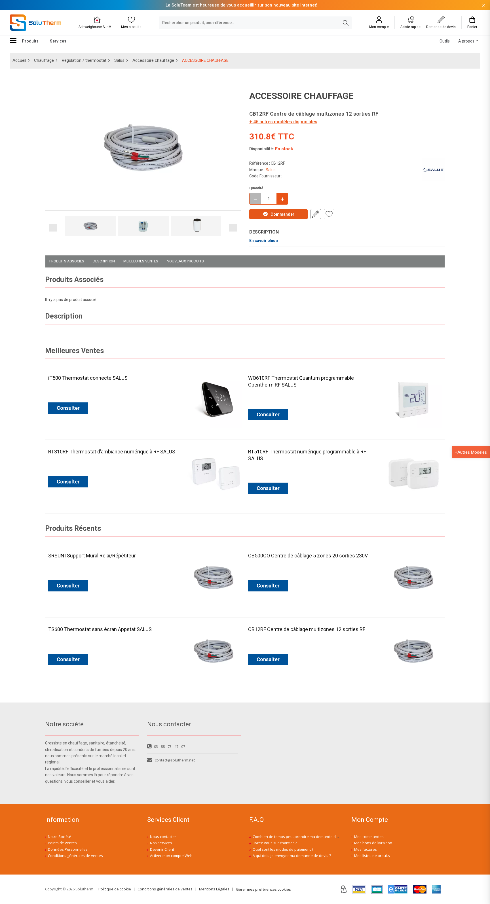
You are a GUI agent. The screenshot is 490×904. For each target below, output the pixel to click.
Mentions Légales (214, 889)
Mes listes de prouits (372, 855)
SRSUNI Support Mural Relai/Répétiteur (92, 556)
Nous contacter (163, 836)
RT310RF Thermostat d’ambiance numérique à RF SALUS (111, 452)
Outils (445, 41)
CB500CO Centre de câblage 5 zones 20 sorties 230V (308, 556)
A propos (466, 41)
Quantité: (257, 188)
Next (233, 228)
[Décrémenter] (255, 198)
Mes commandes (369, 836)
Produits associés (66, 261)
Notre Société (59, 836)
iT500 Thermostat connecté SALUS (88, 378)
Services (58, 41)
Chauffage (44, 60)
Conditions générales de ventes (75, 855)
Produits (30, 41)
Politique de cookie (114, 889)
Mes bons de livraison (373, 842)
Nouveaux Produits (185, 261)
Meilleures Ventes (140, 261)
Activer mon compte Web (171, 855)
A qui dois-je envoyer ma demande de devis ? (292, 855)
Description (104, 261)
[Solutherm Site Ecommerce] (35, 22)
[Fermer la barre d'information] (483, 5)
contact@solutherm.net (175, 760)
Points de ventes (62, 842)
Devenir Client (162, 849)
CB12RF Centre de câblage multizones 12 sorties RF (306, 629)
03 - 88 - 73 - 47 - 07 (169, 746)
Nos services (161, 842)
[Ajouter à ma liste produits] (329, 214)
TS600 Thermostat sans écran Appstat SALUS (100, 629)
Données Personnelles (68, 849)
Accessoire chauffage (153, 60)
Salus (119, 60)
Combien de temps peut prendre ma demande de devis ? (302, 836)
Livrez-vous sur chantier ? (275, 842)
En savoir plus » (263, 240)
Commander (282, 214)
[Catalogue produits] (15, 40)
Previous (53, 228)
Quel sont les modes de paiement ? (283, 849)
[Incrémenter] (282, 198)
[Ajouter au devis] (316, 214)
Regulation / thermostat (84, 60)
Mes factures (365, 849)
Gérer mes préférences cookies (263, 889)
